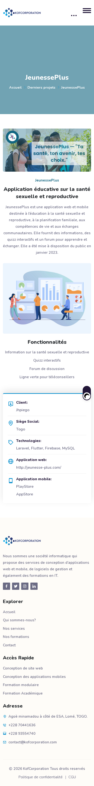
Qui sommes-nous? (19, 620)
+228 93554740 (21, 733)
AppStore (24, 494)
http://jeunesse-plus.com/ (38, 467)
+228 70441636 (21, 725)
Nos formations (16, 636)
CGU (72, 777)
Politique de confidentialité (40, 777)
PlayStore (25, 486)
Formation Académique (23, 693)
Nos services (14, 628)
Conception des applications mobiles (34, 676)
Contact (9, 645)
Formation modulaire (21, 684)
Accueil (15, 87)
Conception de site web (23, 668)
